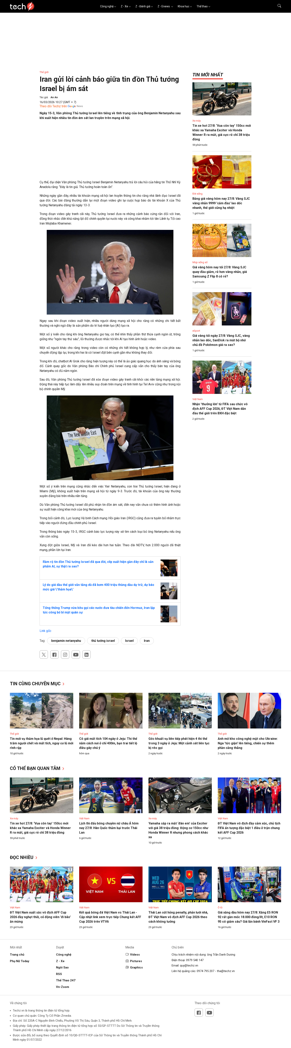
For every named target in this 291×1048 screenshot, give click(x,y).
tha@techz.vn (226, 971)
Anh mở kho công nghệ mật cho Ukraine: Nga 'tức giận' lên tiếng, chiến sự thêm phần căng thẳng (248, 743)
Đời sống (197, 193)
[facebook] (54, 654)
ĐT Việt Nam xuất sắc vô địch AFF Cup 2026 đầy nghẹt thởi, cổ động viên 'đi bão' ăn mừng (40, 917)
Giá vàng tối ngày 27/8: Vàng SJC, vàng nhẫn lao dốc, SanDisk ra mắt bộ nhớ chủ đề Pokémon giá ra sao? (221, 340)
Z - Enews (164, 6)
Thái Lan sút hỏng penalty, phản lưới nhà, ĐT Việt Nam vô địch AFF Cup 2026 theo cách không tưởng (178, 917)
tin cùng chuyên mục (36, 683)
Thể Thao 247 (65, 980)
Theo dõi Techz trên (53, 106)
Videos (135, 954)
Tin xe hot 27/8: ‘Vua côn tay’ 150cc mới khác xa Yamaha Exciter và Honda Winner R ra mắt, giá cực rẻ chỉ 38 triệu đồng (40, 828)
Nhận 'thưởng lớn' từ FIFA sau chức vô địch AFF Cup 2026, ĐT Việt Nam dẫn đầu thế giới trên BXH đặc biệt (220, 408)
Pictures (136, 961)
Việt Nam (197, 399)
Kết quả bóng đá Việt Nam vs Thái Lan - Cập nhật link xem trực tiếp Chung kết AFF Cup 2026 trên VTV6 (110, 917)
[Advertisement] (110, 152)
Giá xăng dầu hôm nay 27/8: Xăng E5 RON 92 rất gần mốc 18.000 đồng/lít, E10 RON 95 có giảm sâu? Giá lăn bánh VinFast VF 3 (249, 917)
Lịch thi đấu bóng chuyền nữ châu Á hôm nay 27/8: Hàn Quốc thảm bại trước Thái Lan (109, 828)
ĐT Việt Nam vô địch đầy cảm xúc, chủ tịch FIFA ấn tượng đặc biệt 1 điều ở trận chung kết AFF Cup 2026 (249, 828)
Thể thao (202, 6)
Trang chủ (17, 954)
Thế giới (44, 72)
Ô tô (220, 907)
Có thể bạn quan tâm (36, 768)
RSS (59, 974)
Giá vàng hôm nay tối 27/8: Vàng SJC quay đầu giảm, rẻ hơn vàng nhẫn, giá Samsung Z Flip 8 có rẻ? (219, 271)
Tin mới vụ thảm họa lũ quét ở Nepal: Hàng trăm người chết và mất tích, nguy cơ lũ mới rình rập (41, 743)
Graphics (136, 967)
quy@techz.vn (189, 965)
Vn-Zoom (62, 987)
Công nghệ (106, 6)
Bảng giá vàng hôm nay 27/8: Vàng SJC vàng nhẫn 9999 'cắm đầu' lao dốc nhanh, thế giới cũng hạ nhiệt (221, 203)
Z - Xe (124, 6)
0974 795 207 (205, 971)
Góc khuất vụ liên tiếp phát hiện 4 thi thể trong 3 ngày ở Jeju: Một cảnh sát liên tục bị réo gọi (178, 743)
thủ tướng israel (103, 641)
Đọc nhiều (22, 857)
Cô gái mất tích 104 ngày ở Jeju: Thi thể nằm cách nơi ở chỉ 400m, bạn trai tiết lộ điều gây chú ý (108, 743)
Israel (129, 641)
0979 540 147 (195, 960)
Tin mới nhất (207, 75)
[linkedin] (86, 654)
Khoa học (183, 6)
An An (54, 97)
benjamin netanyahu (66, 641)
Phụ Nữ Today (19, 961)
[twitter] (44, 654)
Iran (147, 641)
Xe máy (196, 120)
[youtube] (76, 654)
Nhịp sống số (199, 262)
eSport (196, 330)
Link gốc (45, 631)
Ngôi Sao (62, 967)
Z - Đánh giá (142, 6)
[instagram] (65, 654)
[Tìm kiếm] (277, 6)
